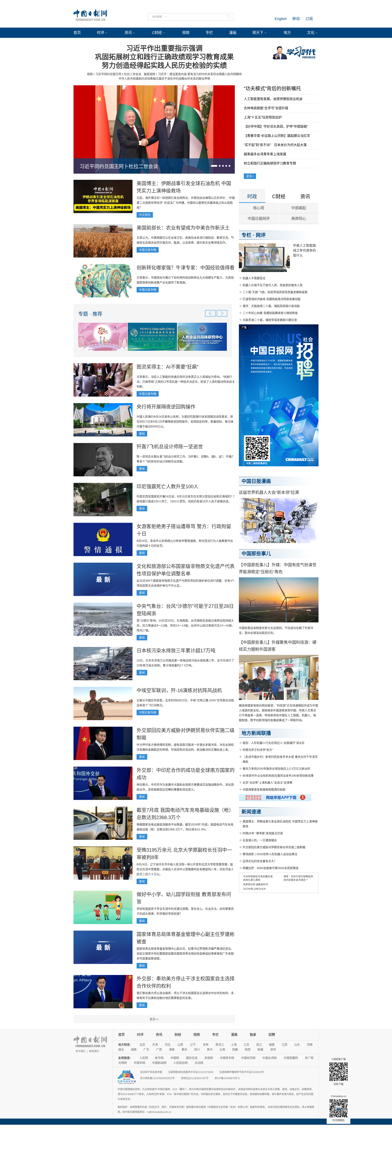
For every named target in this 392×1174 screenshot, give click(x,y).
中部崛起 (298, 208)
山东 (297, 1044)
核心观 (258, 208)
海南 (172, 1049)
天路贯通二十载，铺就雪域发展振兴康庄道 (270, 320)
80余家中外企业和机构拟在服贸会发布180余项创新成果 (278, 775)
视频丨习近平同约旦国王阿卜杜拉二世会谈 (114, 74)
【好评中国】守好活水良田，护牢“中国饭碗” (276, 126)
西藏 (235, 1049)
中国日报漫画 (256, 481)
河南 (310, 1044)
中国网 (174, 1057)
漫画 (232, 33)
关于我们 (80, 1051)
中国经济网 (248, 1057)
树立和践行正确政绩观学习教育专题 (270, 163)
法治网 (199, 1062)
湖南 (134, 1049)
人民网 (143, 1057)
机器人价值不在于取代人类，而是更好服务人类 (273, 285)
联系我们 (94, 1051)
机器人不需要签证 (254, 278)
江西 (284, 1044)
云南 (222, 1049)
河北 (167, 1044)
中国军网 (139, 1062)
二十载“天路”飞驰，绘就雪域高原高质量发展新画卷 (275, 292)
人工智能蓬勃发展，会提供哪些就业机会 (273, 99)
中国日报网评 (259, 219)
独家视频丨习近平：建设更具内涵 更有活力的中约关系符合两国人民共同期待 (193, 74)
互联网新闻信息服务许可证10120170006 (190, 1072)
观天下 (257, 33)
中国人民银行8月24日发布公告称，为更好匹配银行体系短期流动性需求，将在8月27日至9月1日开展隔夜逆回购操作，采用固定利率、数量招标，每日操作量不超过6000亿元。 (185, 421)
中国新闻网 (159, 1062)
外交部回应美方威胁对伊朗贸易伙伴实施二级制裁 (274, 847)
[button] (214, 166)
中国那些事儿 (256, 553)
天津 (155, 1044)
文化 (310, 33)
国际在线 (191, 1057)
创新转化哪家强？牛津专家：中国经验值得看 (186, 267)
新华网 (159, 1057)
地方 (287, 33)
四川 (197, 1049)
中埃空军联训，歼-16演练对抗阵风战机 (179, 690)
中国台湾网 (269, 1057)
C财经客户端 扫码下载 (339, 1072)
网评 (261, 235)
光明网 (122, 1062)
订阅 (309, 19)
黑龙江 (219, 1044)
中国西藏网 (291, 1057)
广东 (146, 1049)
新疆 (260, 1049)
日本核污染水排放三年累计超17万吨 (176, 650)
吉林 (205, 1044)
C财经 (157, 33)
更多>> (154, 1019)
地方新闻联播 (256, 733)
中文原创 (144, 214)
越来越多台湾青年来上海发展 (265, 154)
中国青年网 (227, 1057)
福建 (272, 1044)
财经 (178, 1034)
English (281, 19)
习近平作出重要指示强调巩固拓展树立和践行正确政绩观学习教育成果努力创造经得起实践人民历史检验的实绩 (164, 56)
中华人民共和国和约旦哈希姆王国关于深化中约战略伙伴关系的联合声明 (164, 78)
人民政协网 (180, 1062)
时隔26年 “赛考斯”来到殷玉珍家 (263, 833)
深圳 (273, 1049)
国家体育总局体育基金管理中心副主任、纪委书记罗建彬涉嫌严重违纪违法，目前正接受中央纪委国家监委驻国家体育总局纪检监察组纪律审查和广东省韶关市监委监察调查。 (185, 953)
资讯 (128, 33)
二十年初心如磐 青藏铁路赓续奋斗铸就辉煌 (270, 313)
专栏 (209, 33)
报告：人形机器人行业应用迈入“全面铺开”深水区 (274, 742)
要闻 (142, 433)
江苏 (246, 1044)
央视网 (208, 1057)
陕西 (248, 1049)
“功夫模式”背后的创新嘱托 (272, 88)
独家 (253, 1034)
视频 (185, 33)
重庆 (184, 1049)
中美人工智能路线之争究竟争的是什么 (304, 250)
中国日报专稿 (147, 249)
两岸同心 (298, 219)
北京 (142, 1044)
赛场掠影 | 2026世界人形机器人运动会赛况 (270, 854)
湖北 (121, 1049)
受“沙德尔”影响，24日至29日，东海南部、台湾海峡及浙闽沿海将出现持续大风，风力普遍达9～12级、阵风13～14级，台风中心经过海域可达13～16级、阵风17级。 (186, 625)
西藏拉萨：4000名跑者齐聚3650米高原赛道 (270, 868)
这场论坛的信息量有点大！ (260, 861)
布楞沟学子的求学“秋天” (258, 749)
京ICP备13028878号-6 (227, 1078)
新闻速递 (251, 811)
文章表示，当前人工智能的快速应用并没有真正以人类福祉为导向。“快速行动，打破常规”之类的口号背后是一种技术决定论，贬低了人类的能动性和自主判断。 (186, 381)
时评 (100, 33)
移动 (296, 19)
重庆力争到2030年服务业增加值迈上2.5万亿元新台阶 (276, 768)
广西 (159, 1049)
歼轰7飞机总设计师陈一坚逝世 (170, 446)
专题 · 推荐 (90, 314)
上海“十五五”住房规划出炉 (263, 117)
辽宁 (193, 1044)
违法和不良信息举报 (151, 1072)
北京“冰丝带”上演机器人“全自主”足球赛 (267, 782)
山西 (180, 1044)
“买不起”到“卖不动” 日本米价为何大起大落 (275, 145)
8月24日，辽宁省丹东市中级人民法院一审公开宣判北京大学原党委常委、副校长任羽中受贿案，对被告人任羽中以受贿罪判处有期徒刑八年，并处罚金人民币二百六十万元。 (185, 869)
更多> (250, 176)
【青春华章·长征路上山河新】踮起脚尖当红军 (277, 135)
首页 (77, 33)
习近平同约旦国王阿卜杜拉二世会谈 (119, 166)
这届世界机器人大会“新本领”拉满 (269, 492)
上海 (234, 1044)
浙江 (259, 1044)
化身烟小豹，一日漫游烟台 (260, 840)
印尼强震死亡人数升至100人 (167, 486)
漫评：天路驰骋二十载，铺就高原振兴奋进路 (271, 306)
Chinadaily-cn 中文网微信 (338, 1108)
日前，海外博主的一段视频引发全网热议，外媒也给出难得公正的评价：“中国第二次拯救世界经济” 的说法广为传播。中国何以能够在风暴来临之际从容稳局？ (186, 202)
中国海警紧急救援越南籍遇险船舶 (264, 789)
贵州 (210, 1049)
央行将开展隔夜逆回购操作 (166, 406)
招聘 (271, 1034)
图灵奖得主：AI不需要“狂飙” (167, 367)
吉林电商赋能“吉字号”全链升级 (266, 108)
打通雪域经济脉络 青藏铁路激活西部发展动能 (272, 299)
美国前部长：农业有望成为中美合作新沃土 (183, 228)
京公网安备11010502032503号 (157, 1078)
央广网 (309, 1057)
